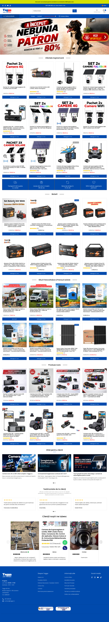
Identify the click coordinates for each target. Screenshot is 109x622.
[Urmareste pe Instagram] (5, 5)
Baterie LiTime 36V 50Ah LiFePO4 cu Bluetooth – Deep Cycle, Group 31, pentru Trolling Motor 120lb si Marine (14, 265)
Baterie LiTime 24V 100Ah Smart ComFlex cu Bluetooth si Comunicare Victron (41, 225)
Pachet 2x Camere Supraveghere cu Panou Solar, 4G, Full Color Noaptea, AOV (41, 128)
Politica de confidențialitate (72, 594)
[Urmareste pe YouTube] (7, 5)
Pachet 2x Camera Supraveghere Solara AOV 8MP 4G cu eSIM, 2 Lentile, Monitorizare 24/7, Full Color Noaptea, (68, 128)
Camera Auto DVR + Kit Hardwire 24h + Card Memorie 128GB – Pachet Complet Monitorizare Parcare (41, 395)
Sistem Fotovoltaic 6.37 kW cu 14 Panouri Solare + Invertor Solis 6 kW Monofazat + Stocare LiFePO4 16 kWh (14, 350)
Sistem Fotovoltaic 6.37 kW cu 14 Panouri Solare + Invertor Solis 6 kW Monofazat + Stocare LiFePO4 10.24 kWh (40, 350)
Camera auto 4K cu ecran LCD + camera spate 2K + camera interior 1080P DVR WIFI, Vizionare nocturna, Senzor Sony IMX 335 (93, 435)
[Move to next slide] (101, 542)
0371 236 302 (8, 599)
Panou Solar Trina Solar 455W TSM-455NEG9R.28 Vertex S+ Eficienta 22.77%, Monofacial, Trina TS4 (67, 350)
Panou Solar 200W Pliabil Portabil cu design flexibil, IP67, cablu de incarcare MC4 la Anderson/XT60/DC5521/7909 (40, 310)
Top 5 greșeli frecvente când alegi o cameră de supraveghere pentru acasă (87, 474)
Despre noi (41, 577)
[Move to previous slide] (8, 542)
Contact (39, 16)
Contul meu (41, 586)
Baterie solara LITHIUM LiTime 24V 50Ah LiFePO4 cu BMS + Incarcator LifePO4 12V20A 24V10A (14, 225)
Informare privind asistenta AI (45, 591)
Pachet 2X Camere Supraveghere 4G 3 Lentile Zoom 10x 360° (14, 87)
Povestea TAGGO (42, 580)
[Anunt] (54, 2)
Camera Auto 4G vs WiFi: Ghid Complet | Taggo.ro (17, 474)
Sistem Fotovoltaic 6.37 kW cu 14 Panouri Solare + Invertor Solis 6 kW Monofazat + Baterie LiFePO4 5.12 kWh (93, 310)
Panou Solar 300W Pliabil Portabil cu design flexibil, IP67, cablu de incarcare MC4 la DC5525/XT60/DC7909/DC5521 (14, 310)
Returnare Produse (69, 583)
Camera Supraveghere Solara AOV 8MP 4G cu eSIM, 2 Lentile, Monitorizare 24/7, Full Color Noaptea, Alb (40, 167)
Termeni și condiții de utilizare (72, 591)
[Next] (104, 463)
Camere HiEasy (65, 16)
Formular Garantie (69, 586)
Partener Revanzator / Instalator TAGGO (48, 583)
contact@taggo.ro (10, 601)
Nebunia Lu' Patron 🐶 (50, 16)
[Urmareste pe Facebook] (3, 5)
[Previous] (5, 463)
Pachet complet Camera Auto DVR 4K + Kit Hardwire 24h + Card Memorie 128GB (13, 395)
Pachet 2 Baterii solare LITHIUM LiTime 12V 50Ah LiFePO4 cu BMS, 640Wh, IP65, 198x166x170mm (94, 225)
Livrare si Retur (68, 577)
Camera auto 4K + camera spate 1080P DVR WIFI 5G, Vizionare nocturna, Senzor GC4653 (13, 435)
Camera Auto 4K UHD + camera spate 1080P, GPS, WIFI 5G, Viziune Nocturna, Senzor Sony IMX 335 (40, 435)
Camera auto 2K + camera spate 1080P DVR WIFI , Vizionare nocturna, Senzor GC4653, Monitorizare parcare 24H (13, 128)
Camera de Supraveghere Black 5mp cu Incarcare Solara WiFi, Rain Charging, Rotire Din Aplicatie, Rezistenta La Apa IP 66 (68, 167)
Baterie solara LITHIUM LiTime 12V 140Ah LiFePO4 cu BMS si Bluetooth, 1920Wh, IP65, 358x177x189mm (94, 265)
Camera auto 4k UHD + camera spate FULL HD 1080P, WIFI (66, 434)
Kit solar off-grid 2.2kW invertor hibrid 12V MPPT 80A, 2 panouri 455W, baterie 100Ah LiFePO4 (68, 310)
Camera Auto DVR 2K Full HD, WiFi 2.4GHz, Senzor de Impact (40, 87)
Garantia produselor (70, 588)
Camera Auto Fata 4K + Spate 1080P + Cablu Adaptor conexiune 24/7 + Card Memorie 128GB (67, 395)
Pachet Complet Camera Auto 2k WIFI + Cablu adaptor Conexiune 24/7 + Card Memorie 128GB (93, 395)
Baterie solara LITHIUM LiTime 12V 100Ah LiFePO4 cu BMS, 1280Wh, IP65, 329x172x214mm (68, 225)
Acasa (33, 16)
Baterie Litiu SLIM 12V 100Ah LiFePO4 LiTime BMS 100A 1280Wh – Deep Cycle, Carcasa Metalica (68, 265)
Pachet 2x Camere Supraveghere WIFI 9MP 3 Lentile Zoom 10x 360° (94, 127)
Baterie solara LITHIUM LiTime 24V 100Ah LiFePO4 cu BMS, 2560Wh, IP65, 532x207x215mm (41, 265)
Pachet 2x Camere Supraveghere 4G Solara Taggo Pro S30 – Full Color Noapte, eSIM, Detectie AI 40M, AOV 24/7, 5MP (94, 88)
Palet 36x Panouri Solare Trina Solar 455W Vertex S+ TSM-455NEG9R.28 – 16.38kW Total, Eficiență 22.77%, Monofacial (94, 350)
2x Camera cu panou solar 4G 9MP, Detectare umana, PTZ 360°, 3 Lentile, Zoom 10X (14, 167)
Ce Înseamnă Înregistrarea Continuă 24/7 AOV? (52, 474)
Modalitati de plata (70, 580)
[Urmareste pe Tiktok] (10, 5)
